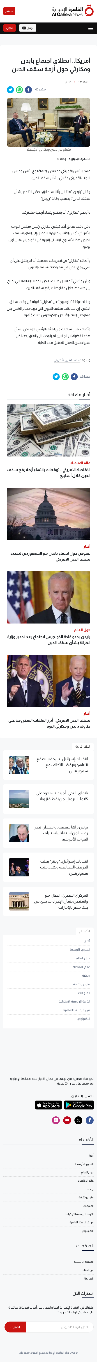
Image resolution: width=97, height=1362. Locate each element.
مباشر (9, 11)
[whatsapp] (19, 89)
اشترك (15, 1327)
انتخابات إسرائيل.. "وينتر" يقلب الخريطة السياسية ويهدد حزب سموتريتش (64, 867)
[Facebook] (90, 1120)
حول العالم (83, 958)
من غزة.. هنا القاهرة (76, 1010)
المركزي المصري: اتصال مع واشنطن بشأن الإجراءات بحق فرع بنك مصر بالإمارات (60, 901)
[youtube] (67, 1120)
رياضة (86, 975)
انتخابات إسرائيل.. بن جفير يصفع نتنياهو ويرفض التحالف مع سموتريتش (62, 765)
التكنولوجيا (83, 1018)
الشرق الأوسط (80, 949)
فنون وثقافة (81, 984)
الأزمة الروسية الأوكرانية (74, 1001)
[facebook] (28, 89)
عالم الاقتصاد (81, 967)
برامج (30, 28)
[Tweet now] (78, 1120)
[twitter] (10, 89)
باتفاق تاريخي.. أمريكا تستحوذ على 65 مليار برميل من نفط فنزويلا (62, 796)
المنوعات (84, 993)
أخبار (87, 941)
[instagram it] (56, 1120)
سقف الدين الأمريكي (67, 360)
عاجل (9, 28)
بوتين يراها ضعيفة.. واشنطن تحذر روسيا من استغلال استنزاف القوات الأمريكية (61, 833)
